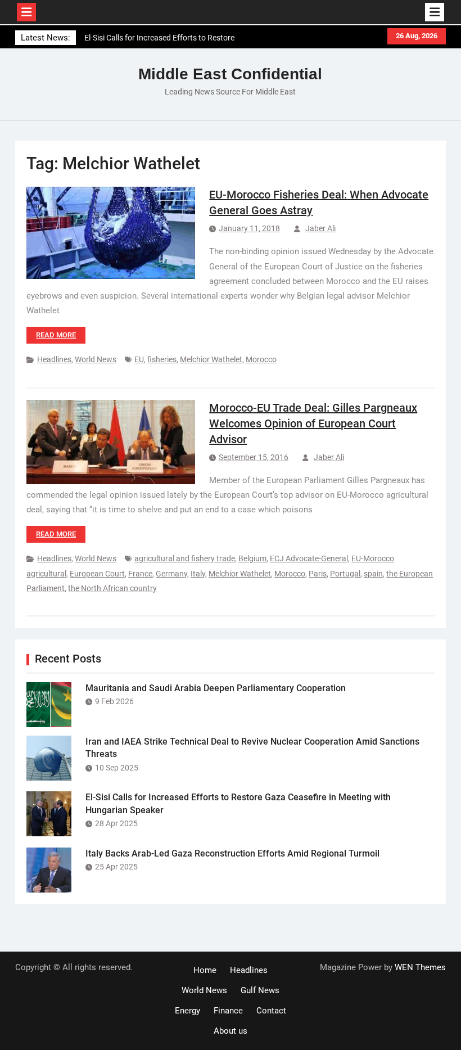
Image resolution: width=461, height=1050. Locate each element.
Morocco (261, 359)
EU (139, 359)
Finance (228, 1011)
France (140, 573)
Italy (198, 573)
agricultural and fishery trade (184, 558)
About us (230, 1031)
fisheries (162, 359)
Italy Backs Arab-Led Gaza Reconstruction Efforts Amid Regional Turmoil (232, 853)
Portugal (345, 573)
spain (373, 573)
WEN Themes (420, 967)
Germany (171, 573)
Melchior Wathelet (211, 359)
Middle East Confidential (230, 74)
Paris (318, 573)
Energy (187, 1011)
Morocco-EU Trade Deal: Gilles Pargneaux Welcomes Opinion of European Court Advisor (313, 423)
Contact (271, 1011)
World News (95, 359)
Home (204, 970)
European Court (97, 573)
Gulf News (260, 990)
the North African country (112, 588)
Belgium (252, 558)
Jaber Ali (320, 228)
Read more (56, 335)
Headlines (54, 359)
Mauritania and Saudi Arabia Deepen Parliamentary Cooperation (215, 688)
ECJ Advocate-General (309, 558)
